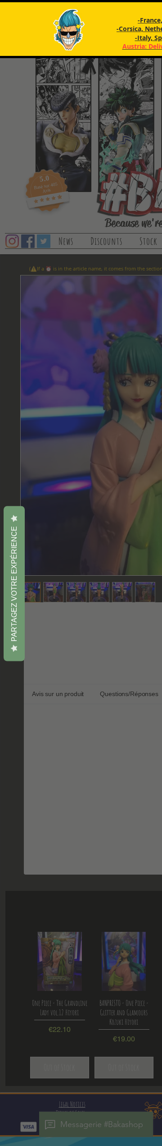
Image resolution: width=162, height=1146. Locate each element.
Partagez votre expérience (14, 584)
